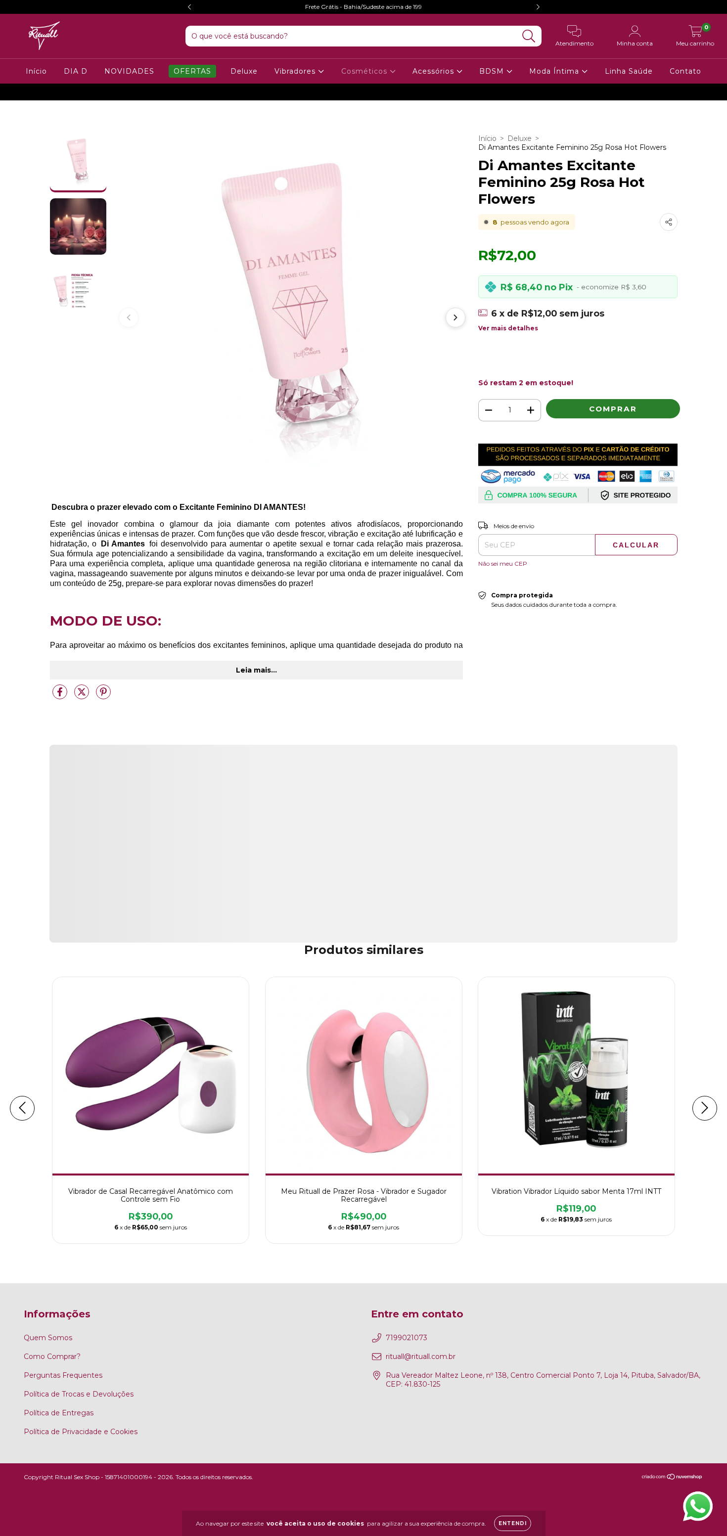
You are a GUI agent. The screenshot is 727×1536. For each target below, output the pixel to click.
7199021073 (406, 1337)
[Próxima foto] (455, 317)
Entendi (513, 1523)
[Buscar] (529, 36)
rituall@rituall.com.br (420, 1356)
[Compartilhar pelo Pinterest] (103, 695)
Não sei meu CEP (502, 563)
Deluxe (244, 71)
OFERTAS (192, 71)
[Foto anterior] (128, 317)
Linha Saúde (629, 71)
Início (36, 71)
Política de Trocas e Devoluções (79, 1394)
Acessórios (434, 71)
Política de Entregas (58, 1412)
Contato (685, 71)
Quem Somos (48, 1337)
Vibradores (296, 71)
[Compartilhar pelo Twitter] (82, 695)
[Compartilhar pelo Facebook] (60, 695)
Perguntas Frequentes (63, 1375)
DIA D (76, 71)
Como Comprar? (52, 1356)
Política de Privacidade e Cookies (80, 1431)
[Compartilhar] (669, 222)
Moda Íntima (555, 71)
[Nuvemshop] (672, 1477)
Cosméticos (365, 71)
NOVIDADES (129, 71)
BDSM (492, 71)
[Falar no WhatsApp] (698, 1506)
